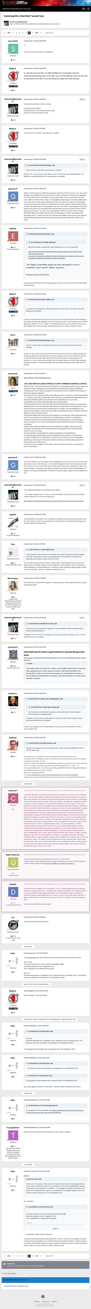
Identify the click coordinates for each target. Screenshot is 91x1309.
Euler (13, 953)
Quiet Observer (13, 855)
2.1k (14, 563)
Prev (9, 33)
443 (13, 247)
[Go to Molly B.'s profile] (13, 76)
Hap (13, 544)
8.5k (13, 120)
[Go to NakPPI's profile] (13, 522)
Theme (36, 1301)
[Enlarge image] (26, 274)
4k (14, 597)
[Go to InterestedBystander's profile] (6, 23)
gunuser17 (12, 189)
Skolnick (13, 738)
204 (13, 1146)
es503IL (12, 228)
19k (14, 90)
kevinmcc (13, 693)
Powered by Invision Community (45, 1306)
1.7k (14, 533)
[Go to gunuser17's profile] (13, 196)
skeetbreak (50, 1105)
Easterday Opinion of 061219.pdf (38, 274)
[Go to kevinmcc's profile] (13, 701)
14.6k (14, 666)
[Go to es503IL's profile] (13, 236)
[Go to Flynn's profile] (13, 343)
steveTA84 (13, 41)
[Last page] (41, 32)
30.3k (14, 395)
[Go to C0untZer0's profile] (13, 655)
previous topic (32, 957)
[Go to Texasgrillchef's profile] (13, 1135)
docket (29, 1049)
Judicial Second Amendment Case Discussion (44, 24)
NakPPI (13, 515)
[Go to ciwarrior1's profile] (13, 798)
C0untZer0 (13, 647)
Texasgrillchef (12, 1128)
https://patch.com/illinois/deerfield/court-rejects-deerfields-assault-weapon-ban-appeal (54, 501)
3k (14, 873)
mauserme (12, 373)
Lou (12, 917)
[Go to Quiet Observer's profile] (13, 862)
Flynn (12, 335)
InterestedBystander (20, 22)
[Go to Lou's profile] (13, 925)
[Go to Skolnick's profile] (13, 745)
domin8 (13, 884)
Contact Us (45, 1301)
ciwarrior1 (12, 790)
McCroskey (13, 578)
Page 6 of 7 (49, 33)
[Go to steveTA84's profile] (13, 49)
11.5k (14, 60)
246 (13, 756)
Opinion (26, 1175)
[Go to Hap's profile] (13, 552)
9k (14, 972)
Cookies (54, 1301)
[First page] (4, 32)
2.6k (13, 712)
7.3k (13, 903)
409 (13, 207)
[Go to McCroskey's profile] (13, 586)
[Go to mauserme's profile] (13, 381)
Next (37, 33)
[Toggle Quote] (27, 165)
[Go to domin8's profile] (13, 892)
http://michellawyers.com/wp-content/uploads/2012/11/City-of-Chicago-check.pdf (53, 775)
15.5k (14, 936)
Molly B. (12, 68)
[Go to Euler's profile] (13, 961)
